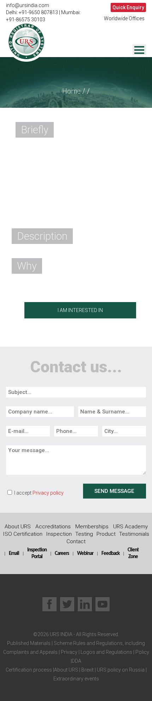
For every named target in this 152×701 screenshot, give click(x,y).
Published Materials (29, 643)
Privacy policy (48, 493)
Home (71, 91)
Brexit (87, 670)
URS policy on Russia (121, 670)
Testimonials (134, 534)
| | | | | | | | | (76, 660)
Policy (141, 652)
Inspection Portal (37, 553)
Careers (62, 553)
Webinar (85, 553)
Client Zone (133, 553)
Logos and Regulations (106, 652)
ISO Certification (22, 534)
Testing (84, 534)
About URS (18, 526)
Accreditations (53, 526)
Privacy (68, 652)
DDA (76, 661)
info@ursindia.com (27, 5)
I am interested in (80, 310)
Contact (76, 541)
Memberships (92, 526)
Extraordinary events (76, 678)
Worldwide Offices (124, 18)
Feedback (110, 553)
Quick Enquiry (128, 7)
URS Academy (130, 526)
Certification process (29, 670)
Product (106, 534)
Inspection (59, 534)
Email (14, 553)
